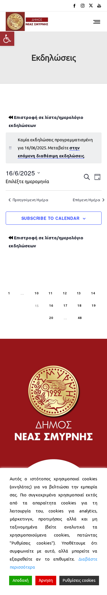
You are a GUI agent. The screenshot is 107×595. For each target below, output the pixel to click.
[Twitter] (91, 5)
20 (51, 318)
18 (79, 305)
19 (94, 305)
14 (93, 293)
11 (51, 293)
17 (65, 305)
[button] (7, 39)
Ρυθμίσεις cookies (79, 580)
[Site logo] (27, 21)
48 (80, 318)
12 (65, 293)
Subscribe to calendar (50, 218)
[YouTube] (99, 5)
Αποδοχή (21, 580)
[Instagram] (82, 5)
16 (51, 305)
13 (79, 293)
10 (37, 293)
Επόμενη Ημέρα (86, 199)
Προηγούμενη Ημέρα (30, 199)
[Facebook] (74, 5)
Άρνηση (46, 580)
